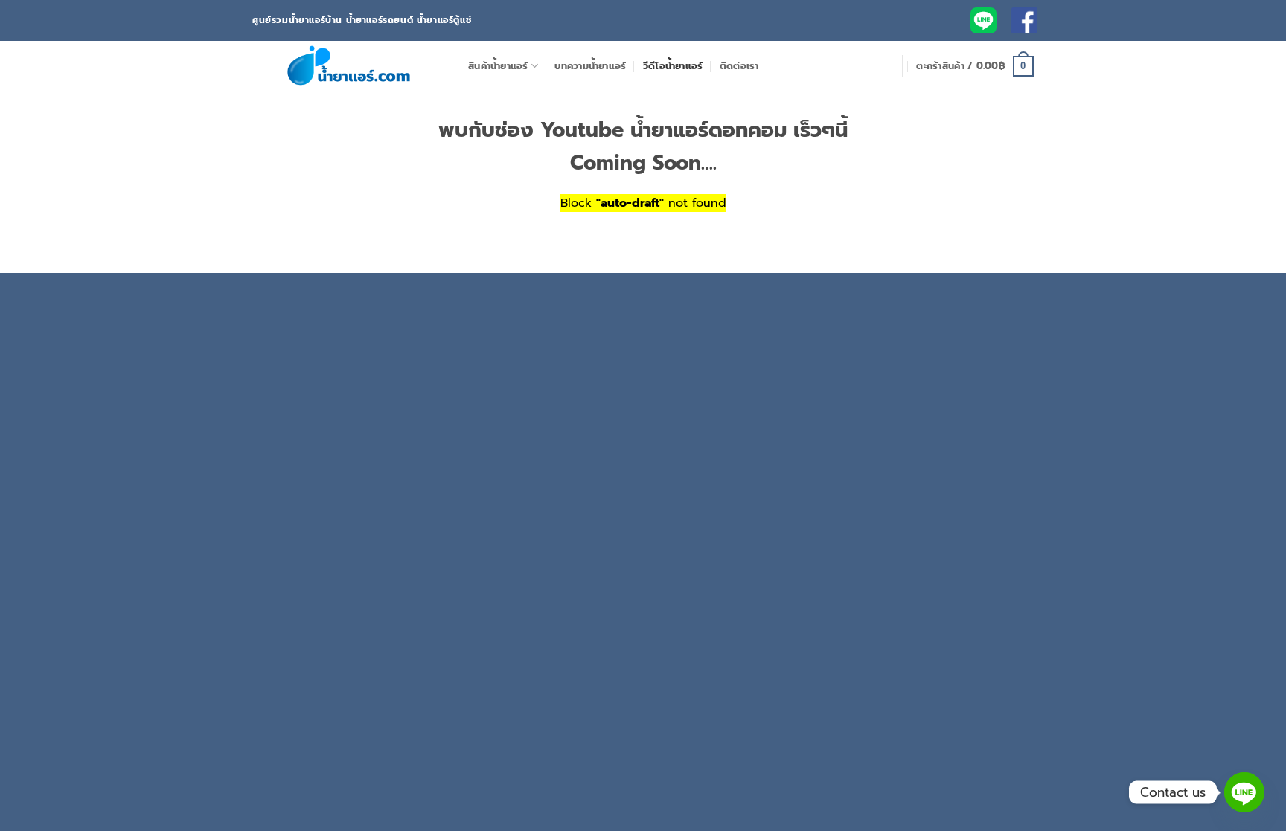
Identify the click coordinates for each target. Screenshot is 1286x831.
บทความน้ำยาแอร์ (590, 66)
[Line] (1244, 792)
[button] (975, 66)
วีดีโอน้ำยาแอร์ (673, 66)
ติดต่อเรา (739, 66)
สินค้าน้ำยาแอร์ (498, 66)
